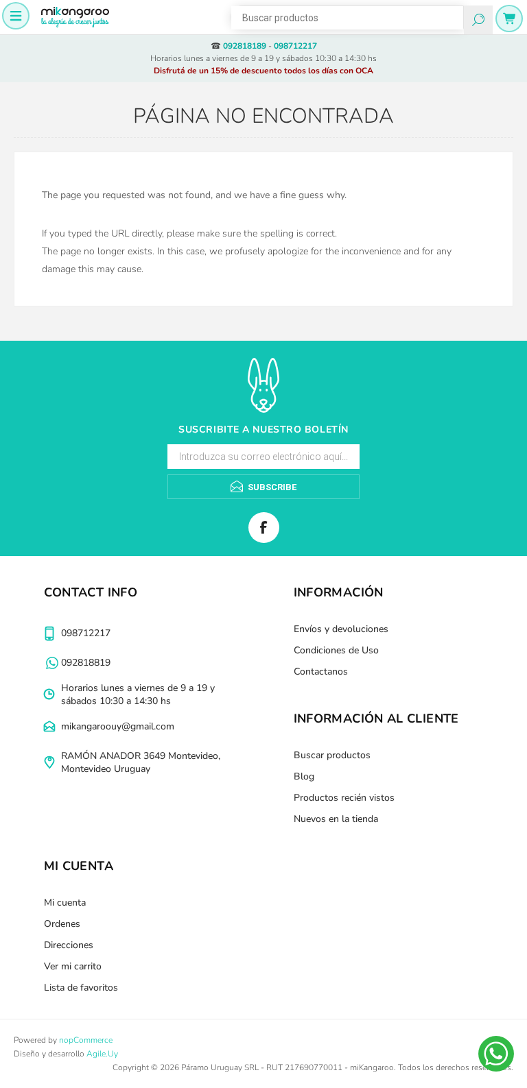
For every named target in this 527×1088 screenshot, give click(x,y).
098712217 (295, 45)
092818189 (244, 45)
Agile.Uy (102, 1053)
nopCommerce (86, 1040)
